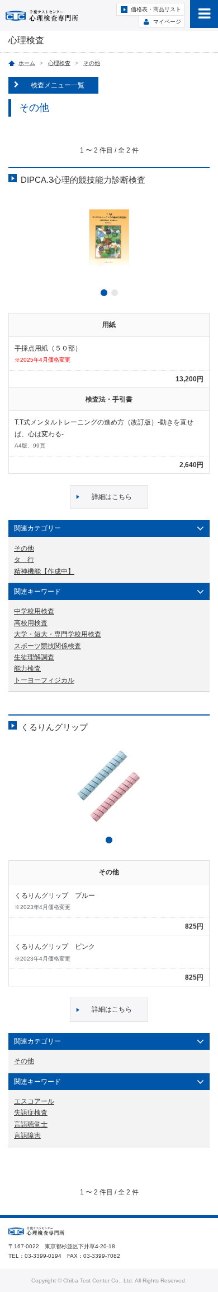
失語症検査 (31, 1112)
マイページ (167, 22)
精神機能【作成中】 (44, 571)
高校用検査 (31, 623)
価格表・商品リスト (156, 9)
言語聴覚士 (31, 1124)
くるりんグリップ (54, 727)
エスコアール (34, 1101)
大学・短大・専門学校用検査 (57, 634)
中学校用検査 (34, 611)
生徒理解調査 (34, 657)
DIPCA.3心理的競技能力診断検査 (83, 179)
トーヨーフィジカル (44, 680)
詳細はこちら (112, 497)
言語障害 (27, 1135)
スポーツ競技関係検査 (47, 646)
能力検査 (27, 668)
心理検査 (59, 63)
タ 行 (24, 560)
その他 (91, 63)
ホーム (26, 63)
